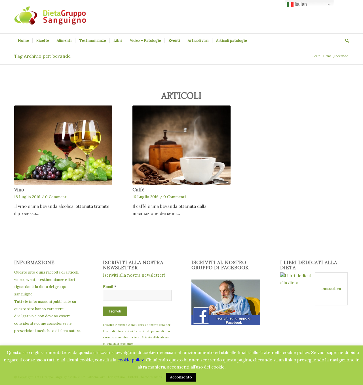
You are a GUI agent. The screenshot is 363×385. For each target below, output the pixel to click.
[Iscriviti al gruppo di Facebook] (225, 323)
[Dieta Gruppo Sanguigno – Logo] (50, 16)
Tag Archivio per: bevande (42, 56)
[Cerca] (345, 41)
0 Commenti (56, 196)
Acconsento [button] (181, 377)
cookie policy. (131, 360)
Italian (300, 4)
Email (109, 286)
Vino (19, 190)
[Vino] (63, 145)
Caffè (138, 190)
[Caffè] (181, 145)
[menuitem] (23, 41)
